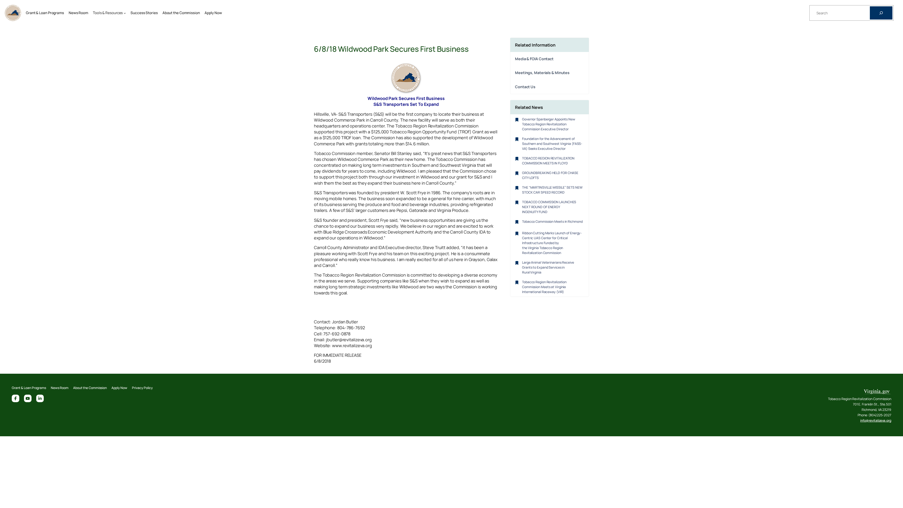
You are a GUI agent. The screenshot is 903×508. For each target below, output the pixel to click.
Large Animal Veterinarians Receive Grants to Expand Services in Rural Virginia (548, 267)
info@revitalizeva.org (875, 420)
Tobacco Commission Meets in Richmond (552, 221)
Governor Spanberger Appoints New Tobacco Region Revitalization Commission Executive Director (548, 124)
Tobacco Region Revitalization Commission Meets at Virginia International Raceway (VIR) (544, 287)
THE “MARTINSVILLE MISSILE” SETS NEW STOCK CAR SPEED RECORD (552, 189)
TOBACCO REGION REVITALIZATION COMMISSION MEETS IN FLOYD (548, 160)
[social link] (15, 398)
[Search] (881, 13)
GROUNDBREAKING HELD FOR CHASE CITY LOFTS (550, 175)
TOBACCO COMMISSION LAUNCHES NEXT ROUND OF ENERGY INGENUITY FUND (549, 207)
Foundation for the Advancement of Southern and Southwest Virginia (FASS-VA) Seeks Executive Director (552, 143)
